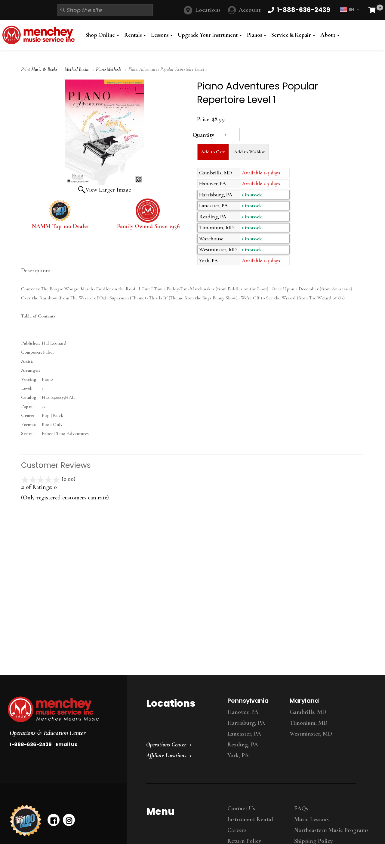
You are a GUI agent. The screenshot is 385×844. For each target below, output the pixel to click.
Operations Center (166, 744)
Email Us (66, 744)
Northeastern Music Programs (331, 830)
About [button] (328, 35)
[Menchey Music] (62, 709)
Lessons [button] (160, 35)
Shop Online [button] (100, 35)
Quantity (203, 135)
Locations (207, 10)
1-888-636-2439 (31, 744)
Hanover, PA (242, 712)
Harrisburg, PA (246, 723)
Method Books (77, 69)
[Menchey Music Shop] (40, 35)
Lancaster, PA (244, 733)
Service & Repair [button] (291, 35)
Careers (236, 830)
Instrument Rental (250, 819)
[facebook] (54, 820)
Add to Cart (213, 152)
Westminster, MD (311, 733)
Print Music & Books (39, 69)
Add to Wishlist (249, 152)
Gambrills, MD (308, 712)
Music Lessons (311, 819)
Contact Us (241, 808)
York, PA (238, 755)
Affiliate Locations (166, 755)
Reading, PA (242, 744)
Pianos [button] (255, 35)
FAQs (301, 808)
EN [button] (351, 9)
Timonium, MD (309, 723)
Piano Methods (108, 69)
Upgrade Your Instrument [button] (208, 35)
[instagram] (69, 820)
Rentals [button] (133, 35)
